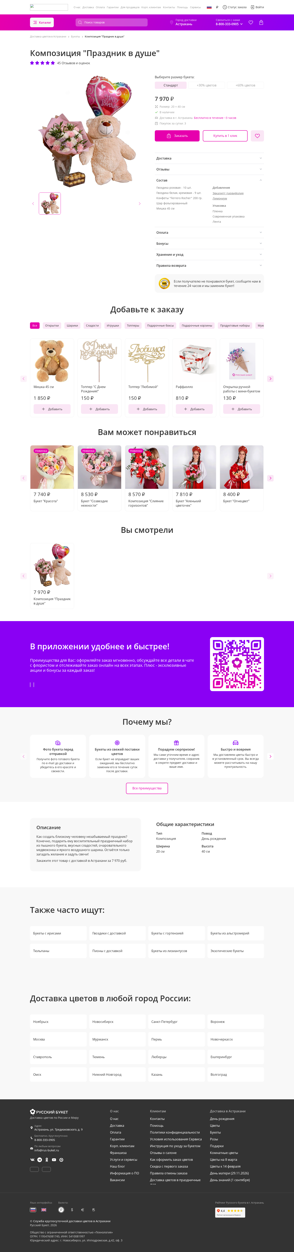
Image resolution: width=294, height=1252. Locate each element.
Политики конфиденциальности (175, 1132)
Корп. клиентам (151, 7)
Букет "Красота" (46, 476)
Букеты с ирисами (47, 933)
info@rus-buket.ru (46, 1150)
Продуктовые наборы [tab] (235, 325)
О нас (77, 7)
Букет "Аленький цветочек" (188, 499)
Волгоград (219, 1074)
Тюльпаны (41, 951)
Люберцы (158, 1057)
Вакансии (117, 1180)
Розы (214, 1139)
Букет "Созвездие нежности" (94, 478)
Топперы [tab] (133, 325)
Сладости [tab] (92, 325)
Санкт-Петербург (164, 1021)
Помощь (182, 7)
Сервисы (195, 7)
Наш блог (117, 1166)
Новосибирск (102, 1021)
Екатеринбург (221, 1057)
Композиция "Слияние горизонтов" (146, 478)
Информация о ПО (124, 1173)
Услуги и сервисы (123, 1159)
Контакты (169, 7)
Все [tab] (34, 325)
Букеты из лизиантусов (169, 951)
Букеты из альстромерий (230, 933)
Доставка (88, 7)
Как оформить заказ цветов (171, 1159)
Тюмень (98, 1057)
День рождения (214, 838)
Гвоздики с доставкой (109, 933)
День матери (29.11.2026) (229, 1173)
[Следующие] (270, 379)
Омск (37, 1074)
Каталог (45, 22)
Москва (39, 1039)
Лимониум (220, 198)
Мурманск (100, 1039)
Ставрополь (42, 1057)
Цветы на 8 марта (223, 1159)
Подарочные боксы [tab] (160, 325)
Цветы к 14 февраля (225, 1166)
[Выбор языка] (209, 7)
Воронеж (218, 1021)
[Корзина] (261, 22)
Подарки (217, 1146)
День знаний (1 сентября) (230, 1180)
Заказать (181, 135)
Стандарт (171, 85)
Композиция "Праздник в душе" (52, 597)
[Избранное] (251, 22)
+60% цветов (245, 85)
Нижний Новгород (106, 1074)
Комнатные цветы (224, 1153)
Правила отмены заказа (168, 1173)
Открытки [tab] (52, 325)
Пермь (156, 1039)
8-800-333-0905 (44, 1140)
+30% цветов (206, 85)
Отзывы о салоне (163, 1153)
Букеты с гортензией (167, 933)
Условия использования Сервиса (176, 1139)
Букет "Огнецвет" (236, 497)
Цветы (215, 1125)
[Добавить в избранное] (257, 135)
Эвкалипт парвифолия (228, 193)
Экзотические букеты (227, 951)
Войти (260, 7)
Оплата (100, 7)
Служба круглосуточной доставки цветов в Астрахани (71, 1221)
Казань (156, 1074)
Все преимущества (147, 788)
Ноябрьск (40, 1021)
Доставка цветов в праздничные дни (175, 1182)
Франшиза (118, 1153)
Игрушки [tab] (113, 325)
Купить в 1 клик (225, 135)
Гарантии (113, 7)
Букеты (215, 1132)
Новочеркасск (222, 1039)
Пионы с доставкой (107, 951)
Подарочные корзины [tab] (197, 325)
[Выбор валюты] (217, 7)
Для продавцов (130, 7)
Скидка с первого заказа (169, 1166)
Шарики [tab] (72, 325)
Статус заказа (237, 7)
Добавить (55, 409)
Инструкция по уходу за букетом (175, 1146)
